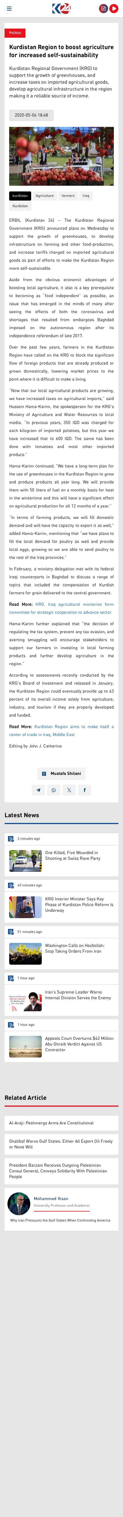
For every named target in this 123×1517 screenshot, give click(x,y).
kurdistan (20, 195)
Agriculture (45, 195)
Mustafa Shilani (66, 774)
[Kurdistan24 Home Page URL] (61, 8)
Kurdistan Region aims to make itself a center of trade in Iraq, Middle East (61, 731)
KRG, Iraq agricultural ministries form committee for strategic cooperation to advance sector (61, 608)
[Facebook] (84, 790)
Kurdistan (20, 206)
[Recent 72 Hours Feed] (103, 8)
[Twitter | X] (69, 790)
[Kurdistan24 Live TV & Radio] (113, 8)
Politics (15, 33)
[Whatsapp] (53, 790)
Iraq (86, 195)
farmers (68, 195)
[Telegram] (38, 790)
